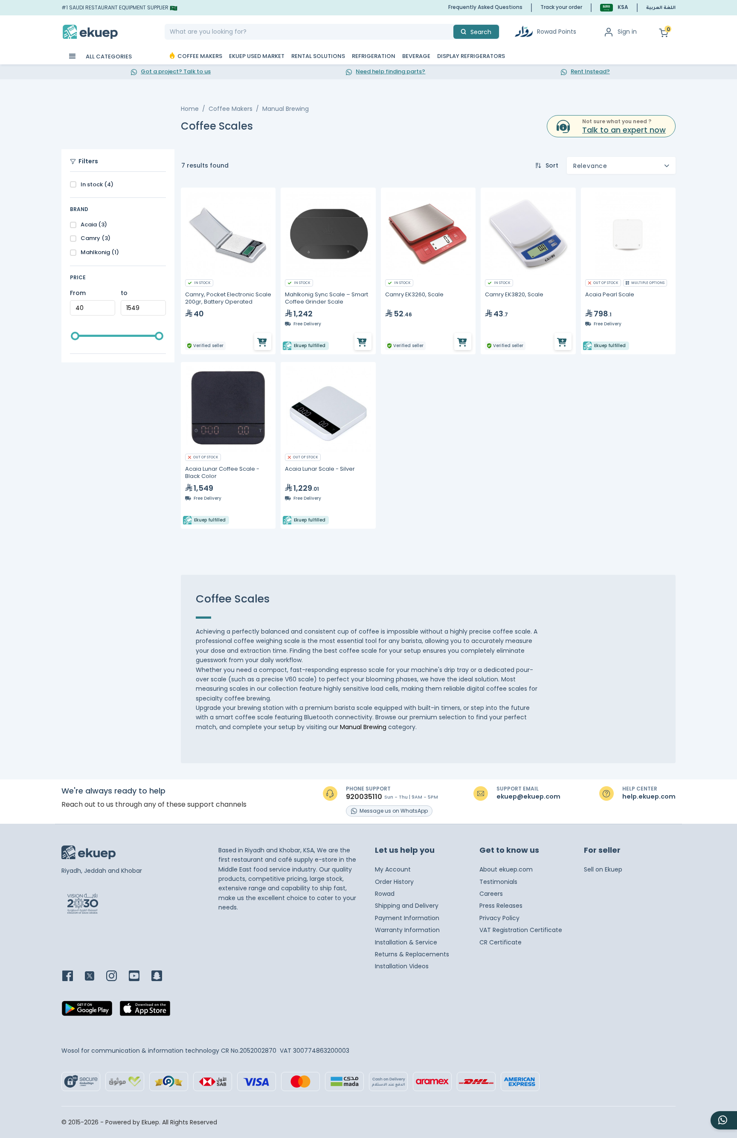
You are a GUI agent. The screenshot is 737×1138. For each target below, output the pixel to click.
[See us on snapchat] (162, 977)
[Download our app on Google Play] (87, 1011)
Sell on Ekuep (603, 869)
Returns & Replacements (412, 954)
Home (190, 108)
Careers (491, 893)
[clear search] (450, 32)
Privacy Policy (499, 918)
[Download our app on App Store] (145, 1011)
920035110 (364, 796)
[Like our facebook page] (72, 977)
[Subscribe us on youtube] (139, 977)
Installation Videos (402, 966)
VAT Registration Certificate (520, 930)
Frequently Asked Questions (485, 7)
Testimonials (498, 881)
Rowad (385, 893)
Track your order (561, 7)
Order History (394, 881)
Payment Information (407, 918)
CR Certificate (500, 942)
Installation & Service (406, 942)
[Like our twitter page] (94, 977)
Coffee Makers (230, 108)
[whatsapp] (724, 1120)
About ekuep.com (506, 869)
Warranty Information (407, 930)
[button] (614, 7)
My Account (393, 869)
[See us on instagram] (116, 977)
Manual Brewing (285, 108)
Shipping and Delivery (406, 905)
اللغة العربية (661, 8)
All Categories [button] (108, 56)
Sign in (627, 31)
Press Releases (500, 905)
